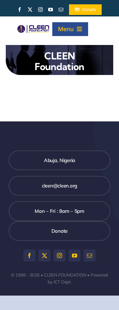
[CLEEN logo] (33, 28)
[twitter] (30, 9)
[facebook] (19, 9)
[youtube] (50, 9)
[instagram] (40, 9)
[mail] (61, 9)
